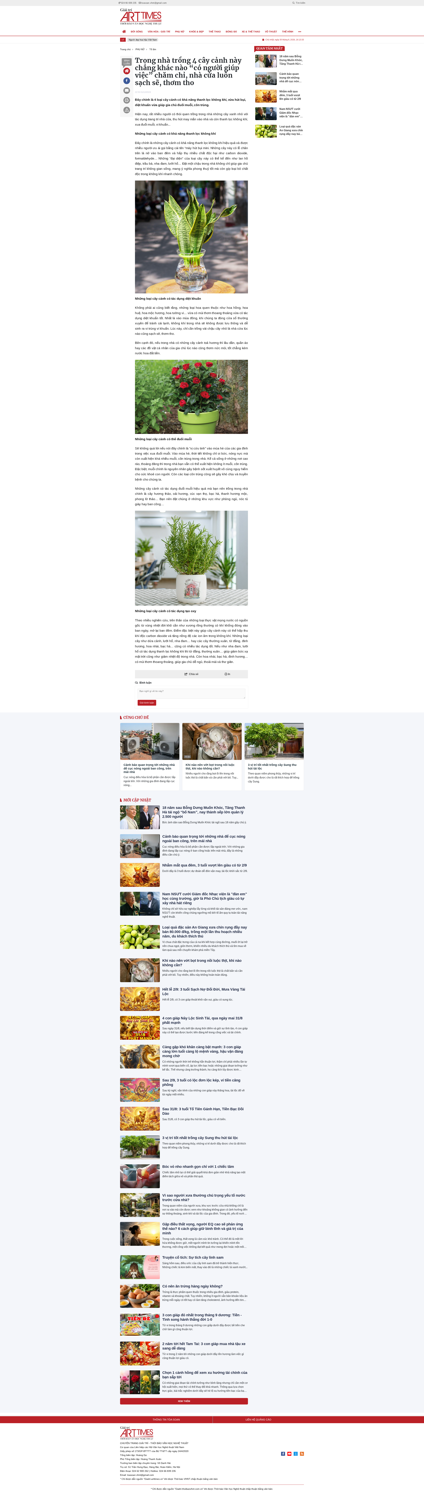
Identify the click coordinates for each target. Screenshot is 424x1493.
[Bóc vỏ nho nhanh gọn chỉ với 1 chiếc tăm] (140, 1176)
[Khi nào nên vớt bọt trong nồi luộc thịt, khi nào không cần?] (211, 741)
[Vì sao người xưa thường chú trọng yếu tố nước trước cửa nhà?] (140, 1205)
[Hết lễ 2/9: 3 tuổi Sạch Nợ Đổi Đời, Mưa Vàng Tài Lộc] (140, 999)
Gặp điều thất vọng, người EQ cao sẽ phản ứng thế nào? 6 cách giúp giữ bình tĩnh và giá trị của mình (202, 1228)
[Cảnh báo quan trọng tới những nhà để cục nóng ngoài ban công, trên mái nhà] (149, 741)
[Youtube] (289, 1454)
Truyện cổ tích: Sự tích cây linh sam (193, 1257)
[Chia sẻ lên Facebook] (126, 80)
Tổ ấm (125, 757)
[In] (126, 100)
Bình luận (127, 62)
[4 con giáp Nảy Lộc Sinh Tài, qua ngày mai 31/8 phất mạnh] (140, 1028)
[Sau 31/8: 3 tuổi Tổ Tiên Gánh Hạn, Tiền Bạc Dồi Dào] (140, 1119)
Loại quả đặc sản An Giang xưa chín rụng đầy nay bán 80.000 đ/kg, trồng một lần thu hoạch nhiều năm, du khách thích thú (204, 931)
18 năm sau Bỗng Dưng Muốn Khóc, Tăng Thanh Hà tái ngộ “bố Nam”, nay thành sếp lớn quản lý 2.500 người (203, 812)
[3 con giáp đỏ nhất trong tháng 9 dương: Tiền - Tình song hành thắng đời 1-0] (140, 1325)
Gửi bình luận (147, 702)
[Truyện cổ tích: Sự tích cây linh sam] (140, 1267)
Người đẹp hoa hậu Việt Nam (138, 40)
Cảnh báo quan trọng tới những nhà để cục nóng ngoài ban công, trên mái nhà (149, 768)
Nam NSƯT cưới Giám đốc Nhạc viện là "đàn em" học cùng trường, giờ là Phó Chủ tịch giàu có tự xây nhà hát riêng (204, 898)
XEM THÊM (184, 1401)
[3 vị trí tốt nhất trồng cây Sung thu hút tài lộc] (274, 741)
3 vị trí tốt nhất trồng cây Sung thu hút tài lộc (272, 766)
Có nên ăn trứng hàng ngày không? (192, 1286)
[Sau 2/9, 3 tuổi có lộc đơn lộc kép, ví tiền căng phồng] (140, 1090)
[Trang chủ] (124, 31)
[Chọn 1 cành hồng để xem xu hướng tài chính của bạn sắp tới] (140, 1382)
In (228, 674)
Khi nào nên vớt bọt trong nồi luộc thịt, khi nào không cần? (210, 766)
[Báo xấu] (126, 110)
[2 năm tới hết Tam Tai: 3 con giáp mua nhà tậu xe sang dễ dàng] (140, 1353)
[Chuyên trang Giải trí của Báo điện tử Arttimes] (140, 16)
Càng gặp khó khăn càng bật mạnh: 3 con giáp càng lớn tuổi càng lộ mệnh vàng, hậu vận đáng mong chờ (202, 1051)
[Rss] (302, 1454)
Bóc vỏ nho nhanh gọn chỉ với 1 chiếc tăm (198, 1167)
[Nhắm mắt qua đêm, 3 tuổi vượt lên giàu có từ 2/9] (140, 875)
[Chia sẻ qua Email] (126, 90)
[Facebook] (283, 1454)
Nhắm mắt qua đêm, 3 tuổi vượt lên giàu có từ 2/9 (204, 865)
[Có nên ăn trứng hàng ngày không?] (140, 1296)
